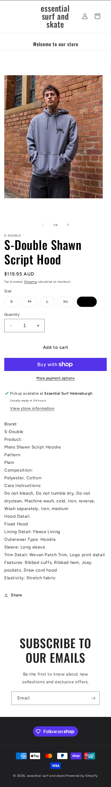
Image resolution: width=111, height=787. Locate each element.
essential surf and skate (46, 776)
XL (68, 303)
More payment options (55, 378)
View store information (32, 408)
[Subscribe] (93, 698)
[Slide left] (43, 225)
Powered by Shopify (82, 776)
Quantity (12, 314)
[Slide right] (68, 225)
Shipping (30, 282)
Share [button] (16, 595)
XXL (87, 301)
